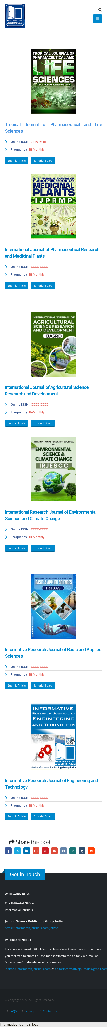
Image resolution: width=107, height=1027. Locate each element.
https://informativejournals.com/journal (32, 928)
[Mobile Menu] (97, 18)
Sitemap (30, 1011)
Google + (36, 850)
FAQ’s (13, 1011)
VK (63, 850)
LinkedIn (26, 850)
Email (54, 850)
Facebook (8, 850)
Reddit (91, 850)
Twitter (17, 850)
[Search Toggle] (100, 9)
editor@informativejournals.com (28, 969)
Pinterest (45, 850)
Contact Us (50, 1011)
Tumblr (82, 850)
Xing (72, 850)
